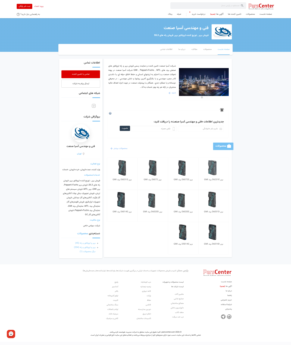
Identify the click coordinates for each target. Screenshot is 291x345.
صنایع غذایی (179, 298)
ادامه (174, 93)
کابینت (115, 300)
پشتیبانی (228, 309)
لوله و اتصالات (112, 309)
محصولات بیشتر (120, 148)
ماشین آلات (179, 294)
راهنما (229, 295)
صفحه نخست (226, 281)
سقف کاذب (179, 312)
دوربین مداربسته (144, 309)
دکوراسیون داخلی (177, 307)
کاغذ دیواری (146, 291)
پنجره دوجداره (145, 286)
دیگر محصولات (87, 251)
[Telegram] (223, 316)
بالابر (116, 291)
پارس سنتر (135, 270)
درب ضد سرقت (178, 316)
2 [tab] (202, 97)
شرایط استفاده (226, 304)
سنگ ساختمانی (112, 304)
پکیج (116, 282)
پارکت (149, 295)
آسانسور (115, 286)
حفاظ (149, 300)
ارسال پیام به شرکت (80, 83)
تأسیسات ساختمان (144, 318)
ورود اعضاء (38, 6)
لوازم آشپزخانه (113, 295)
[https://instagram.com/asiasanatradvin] (94, 106)
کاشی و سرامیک (112, 318)
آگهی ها (226, 286)
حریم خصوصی (226, 300)
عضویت (125, 128)
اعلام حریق (147, 313)
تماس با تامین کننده (80, 74)
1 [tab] (207, 97)
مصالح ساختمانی (177, 303)
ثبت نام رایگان (24, 6)
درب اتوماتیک (146, 282)
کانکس (148, 304)
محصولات (82, 234)
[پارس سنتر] (261, 6)
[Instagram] (229, 316)
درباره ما (229, 290)
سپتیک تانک (113, 313)
